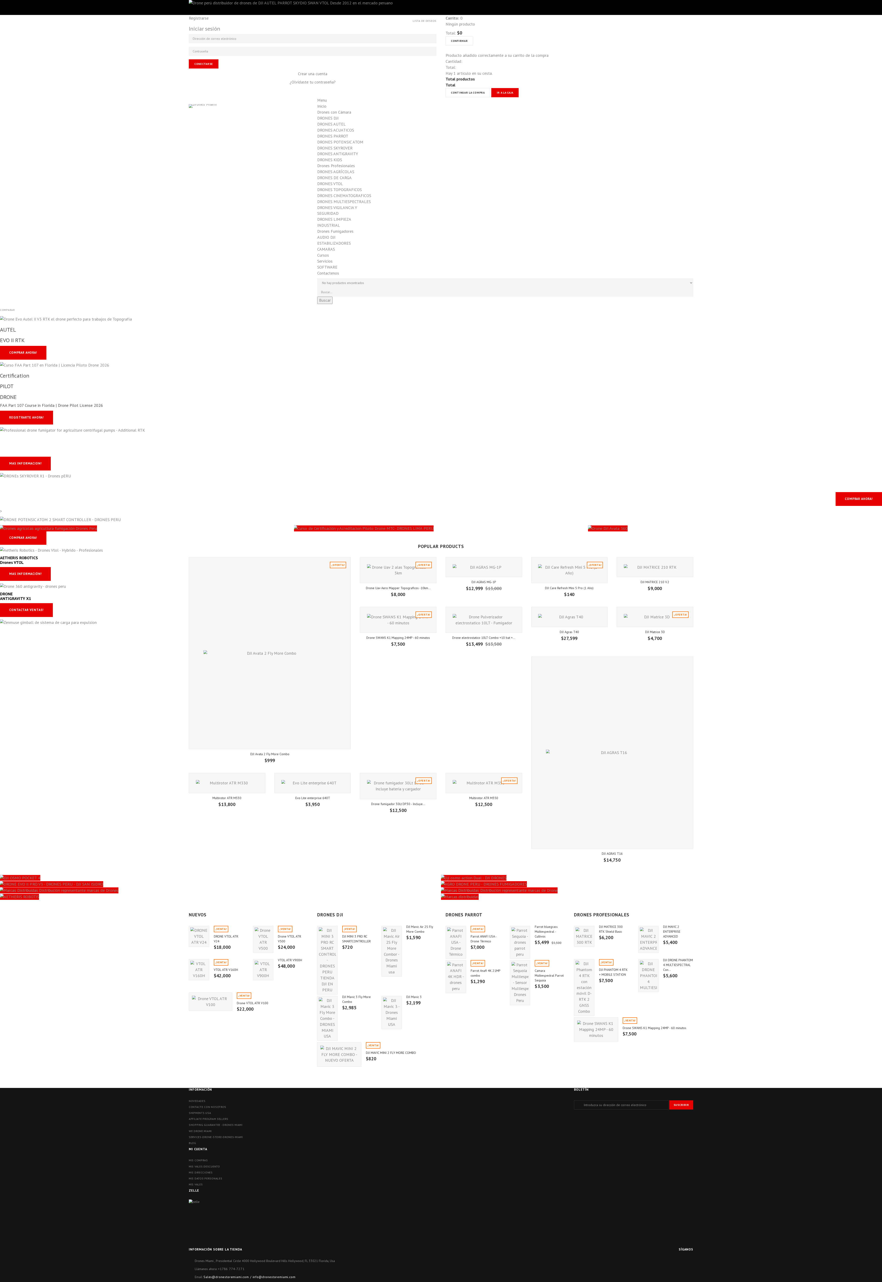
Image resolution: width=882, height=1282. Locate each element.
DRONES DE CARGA (334, 177)
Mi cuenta (198, 1149)
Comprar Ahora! (859, 499)
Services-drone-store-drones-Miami (216, 1137)
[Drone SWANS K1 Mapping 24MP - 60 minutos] (398, 620)
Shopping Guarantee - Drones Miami (216, 1125)
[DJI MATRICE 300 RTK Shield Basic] (584, 936)
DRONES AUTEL (331, 124)
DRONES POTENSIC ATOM (340, 142)
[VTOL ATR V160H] (199, 969)
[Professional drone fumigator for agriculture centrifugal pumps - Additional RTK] (72, 429)
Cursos (323, 255)
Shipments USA (200, 1113)
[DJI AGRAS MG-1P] (484, 567)
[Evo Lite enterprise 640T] (313, 783)
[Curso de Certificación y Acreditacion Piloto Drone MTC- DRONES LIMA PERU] (441, 528)
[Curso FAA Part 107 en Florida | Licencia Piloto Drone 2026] (54, 364)
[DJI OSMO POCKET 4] (220, 878)
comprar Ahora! (23, 352)
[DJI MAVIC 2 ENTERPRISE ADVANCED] (649, 939)
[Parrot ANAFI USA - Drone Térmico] (456, 942)
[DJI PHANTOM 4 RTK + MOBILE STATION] (584, 987)
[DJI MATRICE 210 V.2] (655, 567)
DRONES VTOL (330, 183)
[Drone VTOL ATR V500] (263, 939)
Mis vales (196, 1184)
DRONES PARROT (332, 136)
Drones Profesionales (336, 165)
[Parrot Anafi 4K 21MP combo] (456, 976)
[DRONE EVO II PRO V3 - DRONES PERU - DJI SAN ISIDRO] (220, 884)
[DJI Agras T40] (569, 617)
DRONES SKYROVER (335, 148)
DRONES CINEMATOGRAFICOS (344, 195)
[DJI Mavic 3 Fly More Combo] (327, 1018)
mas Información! (25, 574)
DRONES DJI (328, 118)
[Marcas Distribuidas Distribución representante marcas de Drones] (220, 890)
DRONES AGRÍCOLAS (335, 171)
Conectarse (203, 64)
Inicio (321, 106)
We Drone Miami (200, 1131)
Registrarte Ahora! (26, 417)
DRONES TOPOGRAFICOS (339, 189)
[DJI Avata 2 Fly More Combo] (270, 653)
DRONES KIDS (329, 159)
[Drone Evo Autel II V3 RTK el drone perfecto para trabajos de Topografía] (66, 318)
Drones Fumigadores (335, 231)
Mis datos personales (205, 1178)
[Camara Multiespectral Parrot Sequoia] (520, 982)
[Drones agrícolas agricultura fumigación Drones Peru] (147, 528)
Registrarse (199, 18)
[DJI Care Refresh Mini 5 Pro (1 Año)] (569, 570)
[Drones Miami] (248, 140)
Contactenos (328, 273)
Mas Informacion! (25, 463)
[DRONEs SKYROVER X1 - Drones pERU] (35, 475)
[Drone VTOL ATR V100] (210, 1002)
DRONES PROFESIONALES (601, 915)
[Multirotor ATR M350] (484, 783)
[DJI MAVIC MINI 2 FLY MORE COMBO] (339, 1054)
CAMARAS (326, 249)
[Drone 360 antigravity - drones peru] (33, 586)
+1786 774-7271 (231, 1269)
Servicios (325, 261)
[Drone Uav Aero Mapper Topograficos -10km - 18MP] (398, 570)
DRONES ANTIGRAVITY (337, 153)
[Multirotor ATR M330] (227, 783)
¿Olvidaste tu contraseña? (313, 82)
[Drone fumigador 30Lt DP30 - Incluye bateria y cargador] (398, 786)
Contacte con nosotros (207, 1107)
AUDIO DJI (326, 237)
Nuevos (197, 915)
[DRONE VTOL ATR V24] (199, 936)
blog (192, 1143)
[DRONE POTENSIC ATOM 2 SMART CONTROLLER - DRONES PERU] (60, 519)
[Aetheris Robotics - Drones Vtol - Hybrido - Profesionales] (51, 550)
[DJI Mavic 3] (392, 1012)
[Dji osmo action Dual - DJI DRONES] (661, 878)
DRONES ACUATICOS (335, 130)
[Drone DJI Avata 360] (735, 528)
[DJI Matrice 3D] (655, 617)
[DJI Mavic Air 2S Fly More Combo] (392, 951)
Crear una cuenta (312, 73)
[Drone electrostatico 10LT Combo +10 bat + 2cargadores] (484, 620)
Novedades (197, 1101)
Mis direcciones (201, 1172)
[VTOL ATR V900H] (263, 969)
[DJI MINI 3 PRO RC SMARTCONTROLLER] (327, 960)
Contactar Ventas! (26, 610)
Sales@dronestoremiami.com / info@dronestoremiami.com (250, 1277)
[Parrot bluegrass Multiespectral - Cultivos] (520, 942)
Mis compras (198, 1160)
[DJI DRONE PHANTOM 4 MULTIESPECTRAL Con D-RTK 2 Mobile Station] (649, 975)
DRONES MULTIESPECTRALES (344, 201)
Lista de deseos (424, 21)
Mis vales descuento (204, 1166)
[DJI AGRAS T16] (612, 752)
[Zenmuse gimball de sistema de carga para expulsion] (48, 622)
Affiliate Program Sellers (208, 1119)
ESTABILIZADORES (334, 243)
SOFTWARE (327, 267)
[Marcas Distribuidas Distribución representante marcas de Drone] (661, 890)
